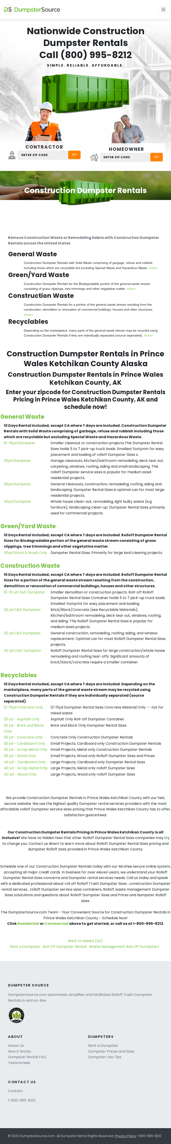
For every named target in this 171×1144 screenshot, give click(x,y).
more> (153, 268)
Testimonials (19, 1062)
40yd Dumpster (17, 501)
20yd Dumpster (17, 460)
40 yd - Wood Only (20, 774)
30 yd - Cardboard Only (24, 743)
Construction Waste (30, 566)
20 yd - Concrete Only (23, 737)
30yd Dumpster (17, 484)
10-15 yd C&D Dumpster (24, 592)
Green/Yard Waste (28, 526)
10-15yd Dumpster (19, 443)
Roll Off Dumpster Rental (64, 946)
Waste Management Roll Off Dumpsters (124, 946)
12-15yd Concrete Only (23, 707)
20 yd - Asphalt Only (21, 719)
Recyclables (18, 675)
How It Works (19, 1051)
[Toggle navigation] (163, 9)
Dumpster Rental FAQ (27, 1057)
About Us (16, 1045)
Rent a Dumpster (25, 946)
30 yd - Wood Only (20, 755)
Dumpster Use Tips (104, 1057)
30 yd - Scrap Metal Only (25, 749)
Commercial (56, 923)
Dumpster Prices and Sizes (111, 1051)
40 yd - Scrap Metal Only (26, 768)
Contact (15, 1091)
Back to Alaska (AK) (85, 940)
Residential (28, 923)
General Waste (22, 417)
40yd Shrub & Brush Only (25, 552)
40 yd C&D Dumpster (22, 650)
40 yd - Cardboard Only (25, 762)
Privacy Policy (125, 1136)
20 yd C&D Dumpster (22, 609)
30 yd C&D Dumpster (22, 633)
